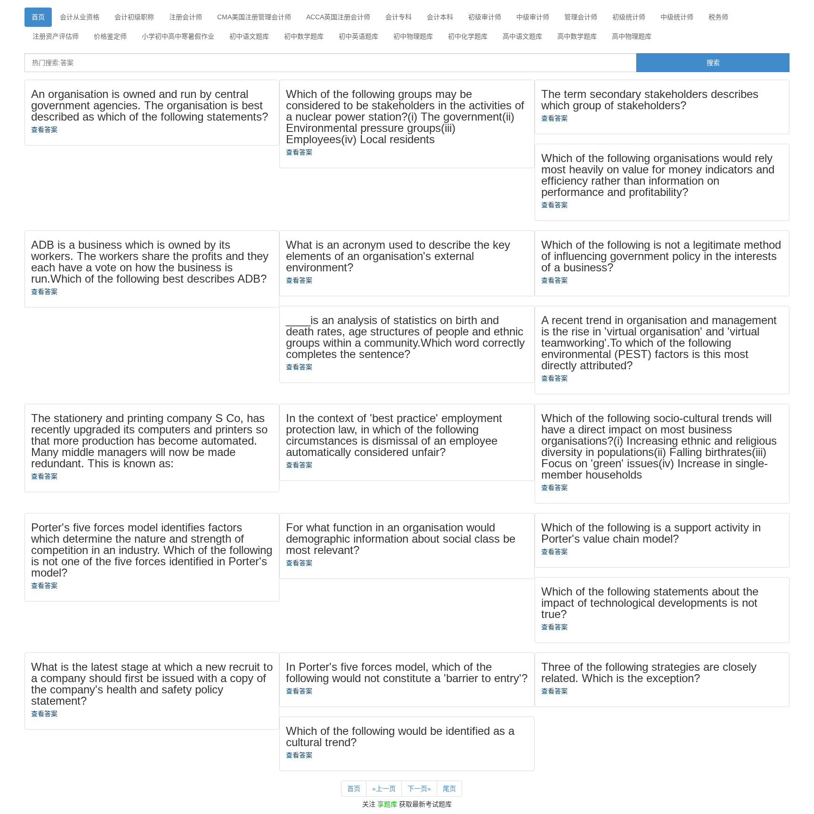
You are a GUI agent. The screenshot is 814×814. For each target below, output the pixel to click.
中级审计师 (532, 17)
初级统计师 (628, 17)
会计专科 (398, 17)
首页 (38, 17)
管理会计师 (580, 17)
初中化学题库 (468, 36)
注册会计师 (185, 17)
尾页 (449, 788)
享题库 (387, 804)
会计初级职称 (134, 17)
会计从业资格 (79, 17)
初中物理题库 (413, 36)
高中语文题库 (522, 36)
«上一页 (384, 788)
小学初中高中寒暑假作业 (178, 36)
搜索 (713, 62)
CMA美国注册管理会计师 (254, 17)
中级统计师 (676, 17)
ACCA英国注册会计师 (338, 17)
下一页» (419, 788)
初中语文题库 (249, 36)
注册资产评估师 (56, 36)
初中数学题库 (304, 36)
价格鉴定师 (110, 36)
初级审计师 (484, 17)
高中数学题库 (577, 36)
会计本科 (440, 17)
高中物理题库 (631, 36)
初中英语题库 (358, 36)
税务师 (718, 17)
